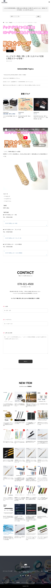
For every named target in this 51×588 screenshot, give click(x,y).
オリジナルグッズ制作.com (19, 571)
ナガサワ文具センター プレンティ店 (13, 238)
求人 (42, 571)
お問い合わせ (46, 582)
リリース (35, 113)
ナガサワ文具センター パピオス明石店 (13, 252)
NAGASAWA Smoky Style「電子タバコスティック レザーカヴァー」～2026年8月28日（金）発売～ (41, 117)
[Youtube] (28, 575)
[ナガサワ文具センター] (25, 566)
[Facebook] (25, 575)
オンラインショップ (25, 582)
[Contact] (30, 575)
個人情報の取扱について (27, 571)
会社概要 (46, 571)
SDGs (20, 571)
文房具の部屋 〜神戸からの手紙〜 (9, 113)
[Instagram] (20, 575)
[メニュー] (49, 2)
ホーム (3, 582)
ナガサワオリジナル (10, 582)
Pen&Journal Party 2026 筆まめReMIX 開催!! (24, 117)
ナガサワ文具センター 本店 (11, 223)
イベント (33, 582)
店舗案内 (18, 582)
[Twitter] (23, 575)
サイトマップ (39, 582)
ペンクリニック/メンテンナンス (33, 571)
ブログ (19, 113)
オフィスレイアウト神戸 (7, 571)
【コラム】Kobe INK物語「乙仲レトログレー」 (10, 117)
